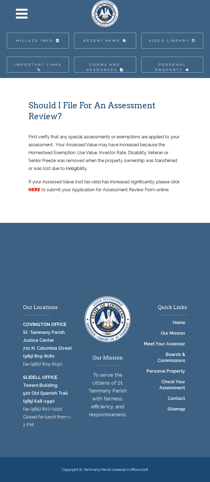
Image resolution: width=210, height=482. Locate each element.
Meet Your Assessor (164, 343)
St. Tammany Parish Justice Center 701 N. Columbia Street (47, 340)
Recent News (101, 40)
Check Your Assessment (172, 384)
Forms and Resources (103, 67)
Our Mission (173, 333)
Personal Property (170, 67)
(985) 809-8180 (39, 356)
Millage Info (34, 40)
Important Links (38, 64)
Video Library (169, 40)
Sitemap (176, 409)
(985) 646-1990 (39, 401)
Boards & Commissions (171, 357)
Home (179, 322)
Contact (176, 398)
